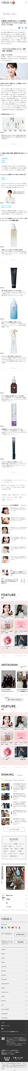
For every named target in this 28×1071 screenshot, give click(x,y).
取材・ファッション (5, 1025)
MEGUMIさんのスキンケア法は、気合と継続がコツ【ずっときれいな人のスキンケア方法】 (18, 529)
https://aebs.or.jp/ (18, 1044)
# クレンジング (10, 497)
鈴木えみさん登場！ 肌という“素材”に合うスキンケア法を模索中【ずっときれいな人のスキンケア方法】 (18, 538)
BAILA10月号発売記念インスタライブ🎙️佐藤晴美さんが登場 (8, 690)
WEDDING (3, 971)
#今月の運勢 (6, 848)
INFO (2, 1005)
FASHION (3, 949)
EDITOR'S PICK (4, 992)
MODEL (3, 996)
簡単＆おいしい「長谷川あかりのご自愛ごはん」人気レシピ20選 (7, 618)
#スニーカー (22, 843)
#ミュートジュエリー (8, 843)
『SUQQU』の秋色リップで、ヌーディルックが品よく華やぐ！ (7, 649)
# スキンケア (23, 494)
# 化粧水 (20, 497)
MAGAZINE (4, 979)
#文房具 (5, 846)
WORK (2, 958)
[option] (14, 628)
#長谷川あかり (13, 851)
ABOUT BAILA (4, 1013)
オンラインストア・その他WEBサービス (9, 1031)
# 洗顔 (15, 497)
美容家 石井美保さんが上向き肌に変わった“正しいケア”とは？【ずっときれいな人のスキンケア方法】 (18, 509)
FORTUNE (3, 975)
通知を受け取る (21, 934)
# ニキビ (3, 497)
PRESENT (3, 1000)
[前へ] (22, 694)
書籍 (2, 1028)
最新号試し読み (9, 895)
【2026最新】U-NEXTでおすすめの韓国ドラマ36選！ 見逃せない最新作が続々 (19, 812)
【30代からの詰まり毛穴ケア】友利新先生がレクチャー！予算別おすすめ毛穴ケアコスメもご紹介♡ (18, 558)
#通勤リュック (11, 846)
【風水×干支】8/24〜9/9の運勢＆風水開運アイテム (21, 649)
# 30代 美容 (4, 494)
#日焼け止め (22, 853)
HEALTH (3, 962)
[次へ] (26, 694)
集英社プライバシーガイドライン (7, 1052)
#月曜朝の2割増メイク (14, 856)
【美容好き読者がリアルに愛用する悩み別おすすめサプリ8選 (21, 617)
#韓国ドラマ (6, 851)
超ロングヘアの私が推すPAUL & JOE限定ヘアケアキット (7, 633)
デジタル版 (8, 906)
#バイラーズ (18, 846)
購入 (7, 902)
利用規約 (17, 1052)
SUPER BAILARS (5, 983)
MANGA (3, 988)
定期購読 (8, 899)
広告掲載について (4, 1050)
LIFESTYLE (3, 966)
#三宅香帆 (20, 851)
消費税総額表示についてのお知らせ (7, 1053)
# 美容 (9, 494)
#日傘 (11, 848)
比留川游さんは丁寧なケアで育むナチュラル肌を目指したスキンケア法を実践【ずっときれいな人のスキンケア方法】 (18, 519)
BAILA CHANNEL (5, 1009)
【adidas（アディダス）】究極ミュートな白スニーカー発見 (21, 633)
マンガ (2, 1022)
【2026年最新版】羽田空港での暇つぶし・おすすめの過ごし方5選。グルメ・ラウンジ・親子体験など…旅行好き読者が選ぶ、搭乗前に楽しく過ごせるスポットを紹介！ (20, 786)
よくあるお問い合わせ (14, 1050)
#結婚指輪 (15, 843)
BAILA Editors (4, 1017)
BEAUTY (3, 953)
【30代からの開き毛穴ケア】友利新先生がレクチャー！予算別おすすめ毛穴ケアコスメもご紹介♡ (18, 548)
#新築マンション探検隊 (19, 848)
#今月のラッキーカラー (13, 853)
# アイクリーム (10, 499)
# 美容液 (3, 499)
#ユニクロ (5, 856)
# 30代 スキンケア (15, 494)
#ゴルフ (5, 853)
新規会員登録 (20, 942)
